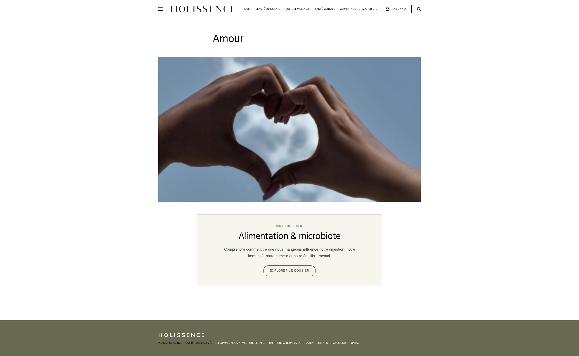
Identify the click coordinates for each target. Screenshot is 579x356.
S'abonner (399, 9)
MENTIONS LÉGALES (253, 343)
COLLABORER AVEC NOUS (332, 343)
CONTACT (355, 343)
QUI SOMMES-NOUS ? (227, 343)
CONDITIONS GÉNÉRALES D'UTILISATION (291, 343)
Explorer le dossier (289, 270)
